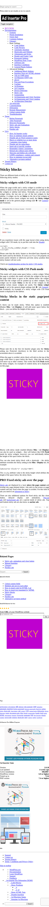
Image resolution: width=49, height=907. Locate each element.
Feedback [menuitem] (13, 878)
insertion (14, 715)
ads (17, 707)
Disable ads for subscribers (20, 144)
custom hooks (33, 711)
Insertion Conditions (21, 65)
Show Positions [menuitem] (17, 885)
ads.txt (16, 80)
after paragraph (28, 707)
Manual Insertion (11, 563)
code (19, 711)
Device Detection (20, 91)
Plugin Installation (16, 35)
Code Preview (19, 48)
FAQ (7, 131)
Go (46, 617)
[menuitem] (27, 904)
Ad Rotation (19, 86)
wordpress (39, 717)
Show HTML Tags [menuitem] (18, 892)
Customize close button (18, 142)
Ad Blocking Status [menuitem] (18, 897)
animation (39, 707)
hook (41, 713)
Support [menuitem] (12, 876)
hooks (45, 713)
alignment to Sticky (22, 492)
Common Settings (16, 39)
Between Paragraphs (17, 123)
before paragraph (18, 709)
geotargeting (31, 713)
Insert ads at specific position (20, 146)
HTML (2, 715)
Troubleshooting (16, 114)
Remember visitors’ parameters (21, 149)
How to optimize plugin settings (21, 136)
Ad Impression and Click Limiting (27, 99)
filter (21, 713)
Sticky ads (4, 485)
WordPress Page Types (23, 60)
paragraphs (27, 715)
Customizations (15, 106)
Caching (17, 84)
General (45, 201)
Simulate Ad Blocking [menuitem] (19, 899)
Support (8, 855)
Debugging (14, 108)
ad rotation (11, 707)
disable (7, 713)
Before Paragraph (16, 118)
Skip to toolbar (5, 866)
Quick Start (14, 37)
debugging (40, 711)
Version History (11, 161)
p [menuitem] (16, 887)
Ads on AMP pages (21, 75)
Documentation (10, 30)
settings (14, 717)
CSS (27, 711)
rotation (2, 717)
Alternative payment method (20, 159)
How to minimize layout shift (20, 157)
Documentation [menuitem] (15, 872)
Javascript (20, 715)
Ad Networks (15, 103)
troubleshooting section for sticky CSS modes (25, 264)
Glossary (13, 41)
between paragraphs (30, 709)
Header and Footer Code (23, 56)
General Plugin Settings (23, 67)
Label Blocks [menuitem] (16, 883)
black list (38, 709)
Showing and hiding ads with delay (23, 153)
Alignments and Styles (22, 54)
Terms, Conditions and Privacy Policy (19, 862)
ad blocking (4, 707)
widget (34, 717)
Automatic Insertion (21, 50)
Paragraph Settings (21, 58)
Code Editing (19, 45)
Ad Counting (19, 88)
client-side (7, 711)
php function (37, 715)
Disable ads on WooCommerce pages (24, 138)
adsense (21, 707)
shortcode (21, 717)
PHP (32, 715)
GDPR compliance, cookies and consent (25, 155)
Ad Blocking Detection (23, 101)
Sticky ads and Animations (19, 125)
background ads (13, 500)
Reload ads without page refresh (22, 151)
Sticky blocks (15, 127)
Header (41, 242)
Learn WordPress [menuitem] (16, 874)
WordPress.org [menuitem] (15, 870)
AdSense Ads (19, 63)
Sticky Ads (18, 93)
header (37, 713)
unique (30, 717)
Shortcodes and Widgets (23, 52)
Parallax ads (14, 129)
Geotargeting (19, 95)
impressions (8, 715)
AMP (34, 707)
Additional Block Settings (24, 71)
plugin (43, 715)
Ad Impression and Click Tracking (27, 97)
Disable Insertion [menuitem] (17, 895)
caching (43, 709)
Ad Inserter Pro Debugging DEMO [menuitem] (19, 880)
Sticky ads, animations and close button (19, 561)
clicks (1, 711)
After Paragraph (16, 121)
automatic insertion (6, 709)
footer (26, 713)
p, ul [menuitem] (17, 890)
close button (14, 711)
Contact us (9, 164)
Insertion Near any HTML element (27, 73)
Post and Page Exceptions (24, 82)
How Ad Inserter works (18, 134)
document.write (15, 713)
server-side (8, 717)
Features (13, 33)
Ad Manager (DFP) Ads (23, 78)
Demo (7, 116)
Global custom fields (17, 112)
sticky (26, 717)
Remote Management (18, 110)
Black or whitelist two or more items (23, 140)
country (23, 711)
